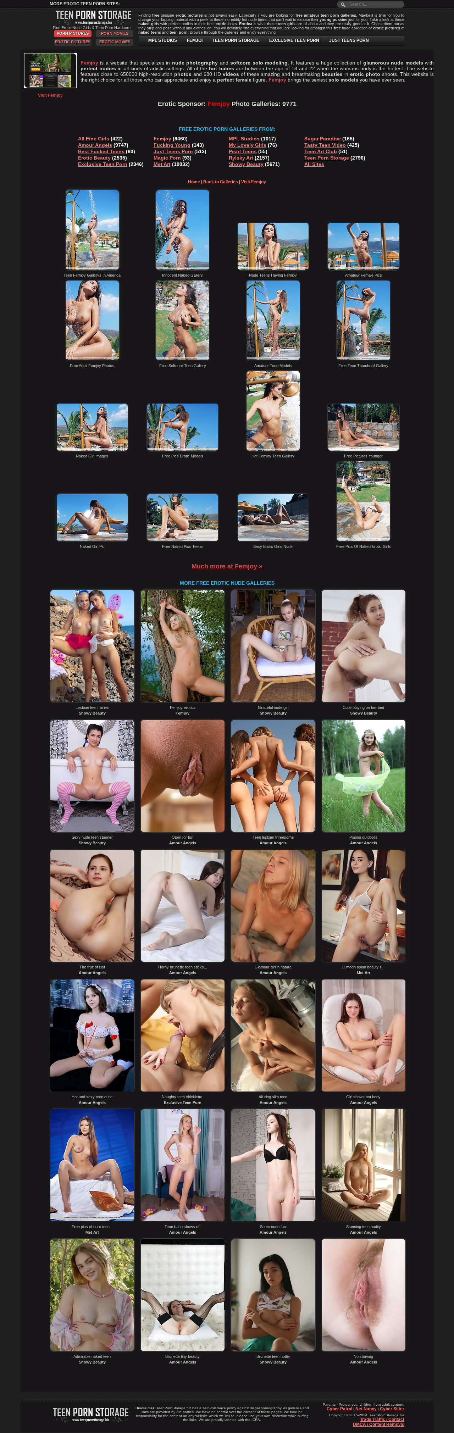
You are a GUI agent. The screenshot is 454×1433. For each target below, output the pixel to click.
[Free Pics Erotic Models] (182, 450)
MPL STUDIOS (162, 40)
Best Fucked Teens (101, 151)
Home (194, 181)
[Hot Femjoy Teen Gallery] (273, 450)
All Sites (314, 164)
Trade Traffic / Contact (382, 1419)
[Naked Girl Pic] (92, 540)
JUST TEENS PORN (349, 40)
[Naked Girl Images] (92, 450)
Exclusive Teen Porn (102, 164)
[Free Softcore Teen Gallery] (182, 359)
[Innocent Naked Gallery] (182, 269)
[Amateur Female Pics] (363, 269)
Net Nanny (366, 1408)
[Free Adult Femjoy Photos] (92, 359)
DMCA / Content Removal (378, 1424)
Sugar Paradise (322, 138)
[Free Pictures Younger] (363, 450)
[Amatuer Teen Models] (273, 359)
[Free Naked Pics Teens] (182, 540)
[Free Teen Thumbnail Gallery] (363, 359)
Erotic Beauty (94, 158)
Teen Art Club (320, 151)
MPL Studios (244, 138)
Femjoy (162, 138)
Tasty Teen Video (325, 145)
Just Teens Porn (173, 151)
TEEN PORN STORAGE (235, 40)
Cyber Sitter (392, 1408)
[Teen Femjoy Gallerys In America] (92, 269)
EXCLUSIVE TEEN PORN (294, 40)
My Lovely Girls (247, 145)
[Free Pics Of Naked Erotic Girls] (363, 540)
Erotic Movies (114, 42)
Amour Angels (95, 145)
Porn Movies (114, 33)
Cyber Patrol (339, 1408)
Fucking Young (172, 145)
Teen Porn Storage (326, 158)
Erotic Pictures (72, 42)
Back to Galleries (220, 181)
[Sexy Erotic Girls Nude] (273, 540)
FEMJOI (195, 40)
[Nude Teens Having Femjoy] (273, 269)
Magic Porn (167, 158)
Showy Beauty (246, 164)
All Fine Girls (93, 138)
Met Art (162, 164)
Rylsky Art (241, 158)
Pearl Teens (243, 151)
